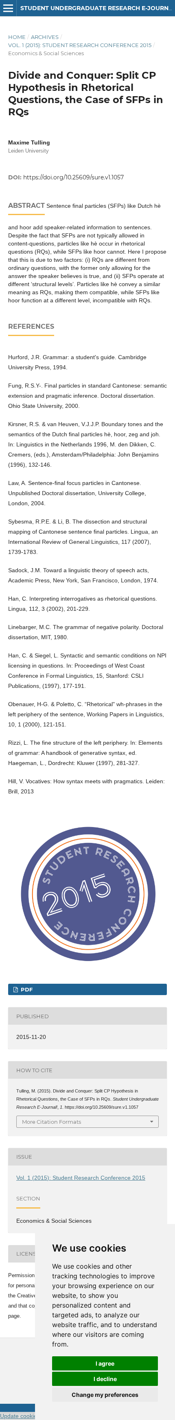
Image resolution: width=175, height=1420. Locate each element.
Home (17, 37)
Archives (45, 37)
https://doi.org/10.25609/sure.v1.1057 (73, 177)
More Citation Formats (51, 1121)
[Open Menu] (8, 8)
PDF (26, 989)
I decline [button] (105, 1378)
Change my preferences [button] (105, 1394)
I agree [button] (105, 1363)
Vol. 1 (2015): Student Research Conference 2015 (79, 45)
